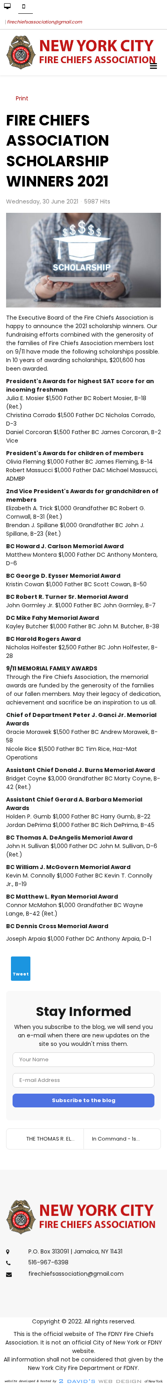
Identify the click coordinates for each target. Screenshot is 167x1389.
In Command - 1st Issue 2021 (126, 1139)
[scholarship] (83, 260)
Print (22, 98)
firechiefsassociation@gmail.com (44, 22)
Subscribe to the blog (84, 1100)
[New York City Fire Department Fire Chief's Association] (83, 52)
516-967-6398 (48, 1263)
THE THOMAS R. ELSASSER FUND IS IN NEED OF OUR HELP (55, 1139)
